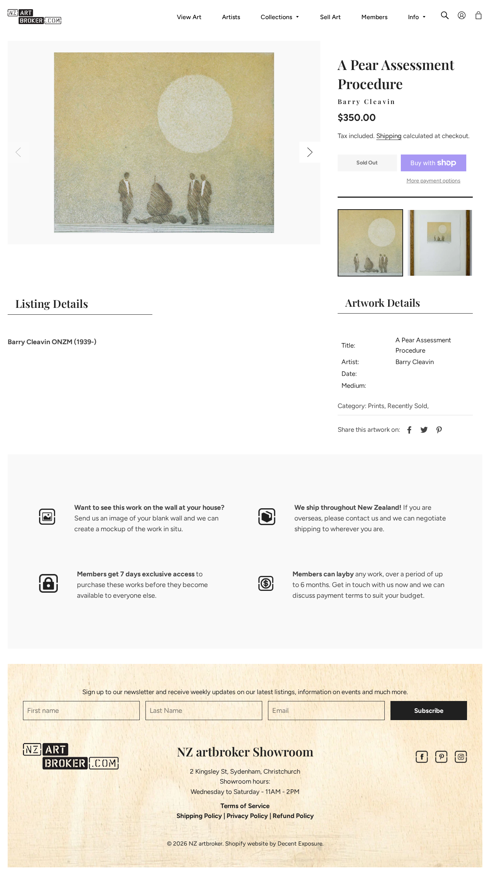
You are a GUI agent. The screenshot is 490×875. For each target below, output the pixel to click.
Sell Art (330, 17)
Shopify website (246, 843)
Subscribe (428, 710)
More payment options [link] (434, 180)
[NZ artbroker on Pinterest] (441, 760)
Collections (277, 17)
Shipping (389, 136)
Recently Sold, (408, 406)
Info (414, 17)
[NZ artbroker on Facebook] (422, 760)
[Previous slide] (18, 152)
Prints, (377, 406)
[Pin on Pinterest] (438, 429)
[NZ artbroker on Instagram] (461, 760)
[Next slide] (309, 152)
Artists (231, 17)
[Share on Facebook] (408, 429)
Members (374, 17)
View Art (189, 17)
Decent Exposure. (300, 843)
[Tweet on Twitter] (423, 429)
